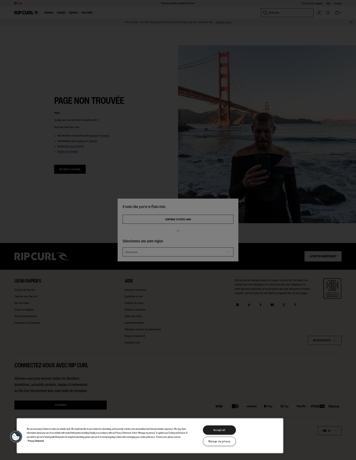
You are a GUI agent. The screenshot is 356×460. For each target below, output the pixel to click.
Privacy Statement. (36, 440)
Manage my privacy (219, 441)
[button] (15, 436)
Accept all (219, 430)
